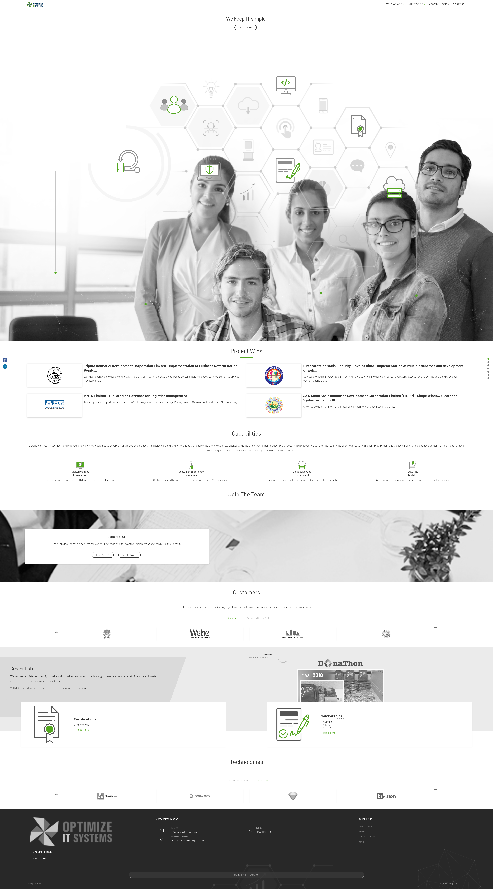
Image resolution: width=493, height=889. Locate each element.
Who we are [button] (394, 4)
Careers (459, 4)
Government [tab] (233, 618)
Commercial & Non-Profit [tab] (258, 618)
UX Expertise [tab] (262, 842)
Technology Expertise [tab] (238, 842)
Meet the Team (128, 555)
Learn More (101, 555)
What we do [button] (416, 4)
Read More (244, 27)
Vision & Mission (439, 4)
